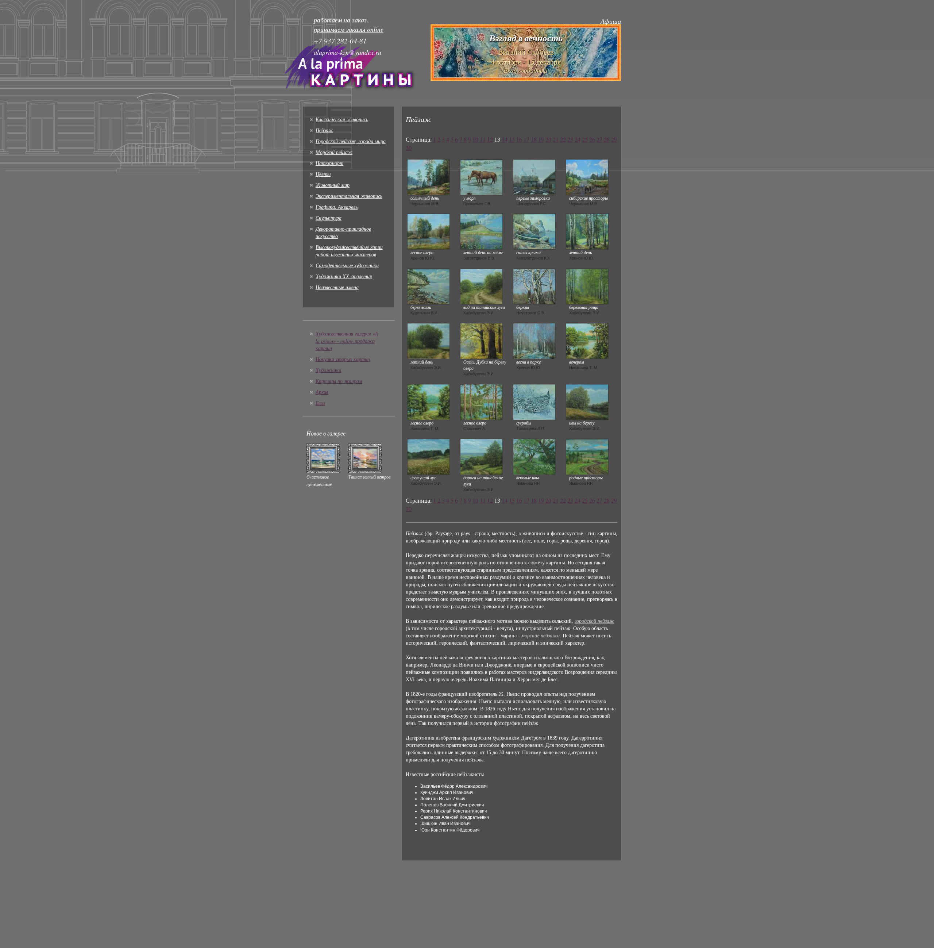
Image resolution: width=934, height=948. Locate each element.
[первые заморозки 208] (534, 176)
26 (592, 139)
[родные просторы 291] (587, 456)
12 (490, 139)
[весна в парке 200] (534, 340)
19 (541, 139)
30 (409, 147)
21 (556, 139)
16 (519, 139)
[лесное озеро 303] (428, 401)
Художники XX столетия (344, 276)
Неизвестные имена (337, 287)
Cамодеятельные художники (347, 265)
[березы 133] (534, 285)
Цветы (323, 173)
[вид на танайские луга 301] (481, 285)
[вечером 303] (587, 340)
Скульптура (328, 217)
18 (534, 139)
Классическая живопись (342, 119)
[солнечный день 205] (428, 176)
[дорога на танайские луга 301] (481, 456)
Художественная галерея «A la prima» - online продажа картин (347, 341)
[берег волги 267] (428, 285)
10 (475, 139)
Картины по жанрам (339, 380)
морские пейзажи (540, 635)
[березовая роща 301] (587, 285)
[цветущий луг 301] (428, 456)
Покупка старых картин (343, 359)
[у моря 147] (481, 176)
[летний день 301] (428, 340)
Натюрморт (329, 163)
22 (563, 139)
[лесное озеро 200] (428, 231)
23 (570, 139)
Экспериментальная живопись (349, 195)
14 (504, 139)
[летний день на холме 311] (481, 231)
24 (577, 139)
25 (585, 139)
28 (607, 139)
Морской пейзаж (334, 152)
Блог (320, 402)
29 (614, 139)
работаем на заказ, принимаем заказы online (348, 24)
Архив (322, 391)
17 (526, 139)
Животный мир (333, 184)
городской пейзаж (594, 621)
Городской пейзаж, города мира (351, 141)
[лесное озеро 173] (481, 401)
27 (599, 139)
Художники (328, 369)
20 (548, 139)
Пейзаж (324, 130)
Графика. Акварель (337, 206)
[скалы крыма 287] (534, 231)
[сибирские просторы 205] (587, 176)
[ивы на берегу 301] (587, 401)
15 (512, 139)
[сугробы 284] (534, 401)
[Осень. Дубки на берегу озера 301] (481, 340)
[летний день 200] (587, 231)
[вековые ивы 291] (534, 456)
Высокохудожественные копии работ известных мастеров (349, 250)
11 (483, 139)
